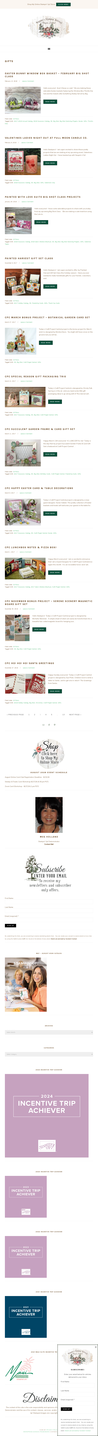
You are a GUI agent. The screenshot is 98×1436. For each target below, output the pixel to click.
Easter (81, 121)
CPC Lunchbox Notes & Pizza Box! (31, 547)
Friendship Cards (37, 303)
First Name (9, 898)
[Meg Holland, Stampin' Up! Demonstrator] (49, 37)
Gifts (85, 121)
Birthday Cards (45, 474)
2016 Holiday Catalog (21, 703)
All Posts (16, 119)
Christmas (39, 703)
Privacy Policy (52, 1430)
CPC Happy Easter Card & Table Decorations (39, 488)
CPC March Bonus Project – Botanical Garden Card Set (47, 317)
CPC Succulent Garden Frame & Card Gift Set (40, 429)
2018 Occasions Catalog (41, 121)
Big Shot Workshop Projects (69, 121)
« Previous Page (15, 715)
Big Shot (56, 121)
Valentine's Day (50, 183)
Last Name (9, 907)
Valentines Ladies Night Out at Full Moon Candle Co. (46, 138)
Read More (50, 101)
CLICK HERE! (63, 4)
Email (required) (12, 916)
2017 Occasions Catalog (22, 415)
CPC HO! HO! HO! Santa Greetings (29, 663)
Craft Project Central (30, 362)
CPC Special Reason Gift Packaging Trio (35, 376)
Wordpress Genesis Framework (36, 1431)
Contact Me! (49, 844)
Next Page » (75, 715)
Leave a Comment (28, 81)
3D (51, 121)
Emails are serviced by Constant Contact (64, 939)
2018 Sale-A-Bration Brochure (41, 242)
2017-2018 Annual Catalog (23, 121)
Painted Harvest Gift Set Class (29, 258)
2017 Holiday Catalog (21, 303)
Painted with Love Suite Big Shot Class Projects (43, 197)
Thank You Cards (54, 303)
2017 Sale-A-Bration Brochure (41, 587)
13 (63, 715)
